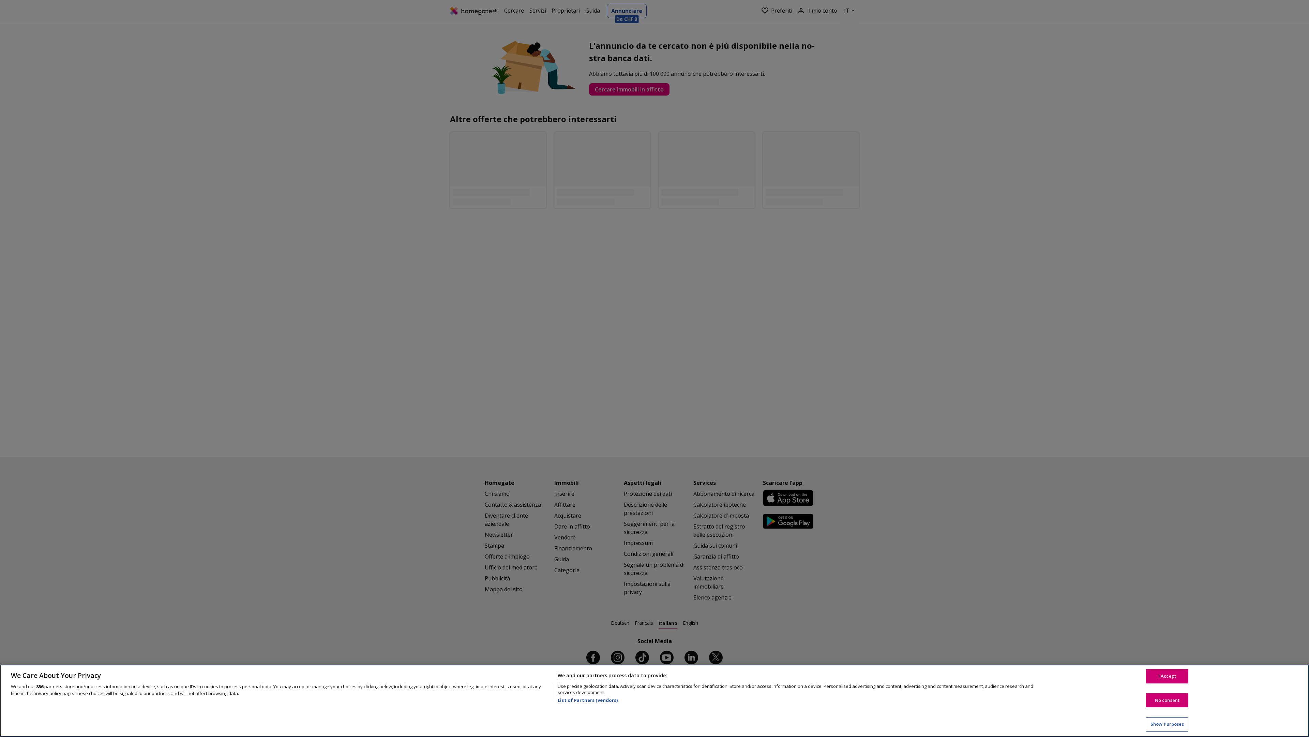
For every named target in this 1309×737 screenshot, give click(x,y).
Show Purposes (1167, 724)
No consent (1167, 700)
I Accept (1167, 676)
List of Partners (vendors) (588, 700)
